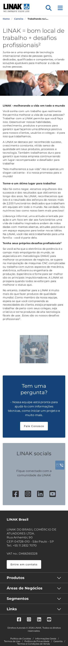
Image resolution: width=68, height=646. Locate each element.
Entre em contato (24, 564)
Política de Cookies (20, 638)
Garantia (58, 641)
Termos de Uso (12, 641)
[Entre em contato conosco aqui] (59, 465)
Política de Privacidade (36, 641)
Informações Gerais (45, 638)
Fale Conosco (34, 426)
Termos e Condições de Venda (33, 644)
